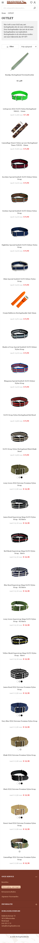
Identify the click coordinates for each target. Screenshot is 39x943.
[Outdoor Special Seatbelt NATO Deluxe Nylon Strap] (19, 197)
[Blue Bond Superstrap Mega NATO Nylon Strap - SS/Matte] (19, 572)
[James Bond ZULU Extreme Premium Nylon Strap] (19, 674)
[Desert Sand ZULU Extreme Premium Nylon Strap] (19, 810)
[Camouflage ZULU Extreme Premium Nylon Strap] (19, 844)
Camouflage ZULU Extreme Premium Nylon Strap (19, 858)
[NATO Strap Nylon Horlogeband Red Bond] (19, 401)
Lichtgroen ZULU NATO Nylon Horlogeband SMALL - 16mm (19, 110)
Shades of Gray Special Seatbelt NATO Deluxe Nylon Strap (19, 348)
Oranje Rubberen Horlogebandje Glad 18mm (19, 313)
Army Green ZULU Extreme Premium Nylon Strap (19, 484)
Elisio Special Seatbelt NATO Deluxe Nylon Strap (19, 280)
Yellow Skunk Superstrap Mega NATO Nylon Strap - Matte (19, 654)
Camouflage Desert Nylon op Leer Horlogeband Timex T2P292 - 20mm (19, 144)
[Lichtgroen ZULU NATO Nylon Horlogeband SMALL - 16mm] (19, 95)
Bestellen (5, 882)
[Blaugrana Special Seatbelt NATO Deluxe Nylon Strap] (19, 367)
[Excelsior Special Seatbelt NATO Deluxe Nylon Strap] (19, 163)
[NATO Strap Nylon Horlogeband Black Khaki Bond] (19, 436)
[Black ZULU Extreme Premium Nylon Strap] (19, 776)
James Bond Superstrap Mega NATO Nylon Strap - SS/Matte (19, 518)
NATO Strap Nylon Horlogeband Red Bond (19, 415)
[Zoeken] (34, 8)
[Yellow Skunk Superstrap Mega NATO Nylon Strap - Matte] (19, 640)
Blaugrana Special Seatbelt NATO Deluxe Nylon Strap (19, 382)
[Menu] (3, 2)
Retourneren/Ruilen (9, 892)
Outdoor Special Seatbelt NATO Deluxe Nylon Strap (19, 212)
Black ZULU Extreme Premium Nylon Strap (19, 789)
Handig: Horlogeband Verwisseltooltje (19, 75)
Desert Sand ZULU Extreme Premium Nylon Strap (19, 824)
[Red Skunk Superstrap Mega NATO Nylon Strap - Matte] (19, 538)
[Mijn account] (34, 2)
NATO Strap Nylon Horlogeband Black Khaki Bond (19, 450)
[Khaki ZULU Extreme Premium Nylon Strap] (19, 742)
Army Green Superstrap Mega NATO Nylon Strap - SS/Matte (19, 620)
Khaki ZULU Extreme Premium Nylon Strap (19, 755)
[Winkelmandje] (36, 1)
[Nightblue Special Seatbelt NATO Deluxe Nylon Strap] (19, 231)
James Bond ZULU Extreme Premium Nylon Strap (19, 688)
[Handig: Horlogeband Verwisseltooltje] (19, 61)
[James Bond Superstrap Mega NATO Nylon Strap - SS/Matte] (19, 504)
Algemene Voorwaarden (10, 897)
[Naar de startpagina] (17, 2)
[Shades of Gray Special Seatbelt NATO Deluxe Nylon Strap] (19, 334)
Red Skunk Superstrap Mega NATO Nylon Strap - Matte (19, 552)
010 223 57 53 (6, 923)
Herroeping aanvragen (11, 887)
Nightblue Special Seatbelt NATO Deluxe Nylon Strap (19, 246)
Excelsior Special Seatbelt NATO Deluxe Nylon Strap (19, 178)
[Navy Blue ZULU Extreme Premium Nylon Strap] (19, 708)
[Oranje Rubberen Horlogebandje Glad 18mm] (19, 299)
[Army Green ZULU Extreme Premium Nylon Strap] (19, 470)
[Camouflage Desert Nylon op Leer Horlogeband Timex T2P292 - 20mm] (19, 129)
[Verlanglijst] (31, 2)
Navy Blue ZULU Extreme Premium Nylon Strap (19, 721)
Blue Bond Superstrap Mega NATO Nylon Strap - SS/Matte (19, 586)
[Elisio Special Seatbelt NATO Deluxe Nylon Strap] (19, 265)
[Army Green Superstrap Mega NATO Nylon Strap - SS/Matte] (19, 606)
